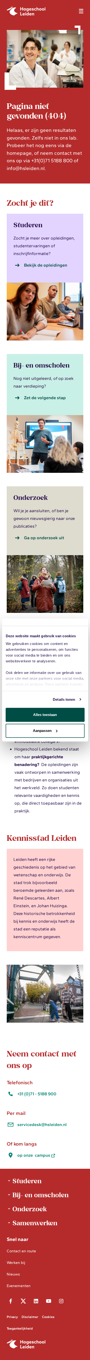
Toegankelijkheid (20, 1328)
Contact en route (21, 1251)
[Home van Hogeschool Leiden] (40, 11)
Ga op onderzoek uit (44, 537)
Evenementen (18, 1285)
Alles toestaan (45, 715)
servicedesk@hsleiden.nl (42, 1124)
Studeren (27, 1180)
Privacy (12, 1317)
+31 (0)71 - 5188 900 (36, 1094)
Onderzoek (29, 1208)
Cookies (48, 1317)
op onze (33, 1155)
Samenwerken (34, 1222)
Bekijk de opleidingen (45, 265)
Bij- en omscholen (40, 1194)
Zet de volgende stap (45, 397)
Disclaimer (30, 1317)
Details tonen (64, 699)
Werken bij (16, 1262)
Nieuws (13, 1274)
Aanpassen (42, 731)
